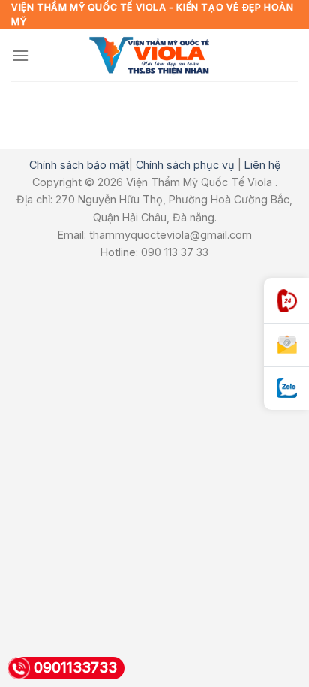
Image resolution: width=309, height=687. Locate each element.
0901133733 (75, 667)
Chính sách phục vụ (185, 164)
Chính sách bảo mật (79, 164)
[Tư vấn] (286, 345)
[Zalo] (286, 388)
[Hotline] (286, 301)
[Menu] (20, 55)
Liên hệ (262, 164)
